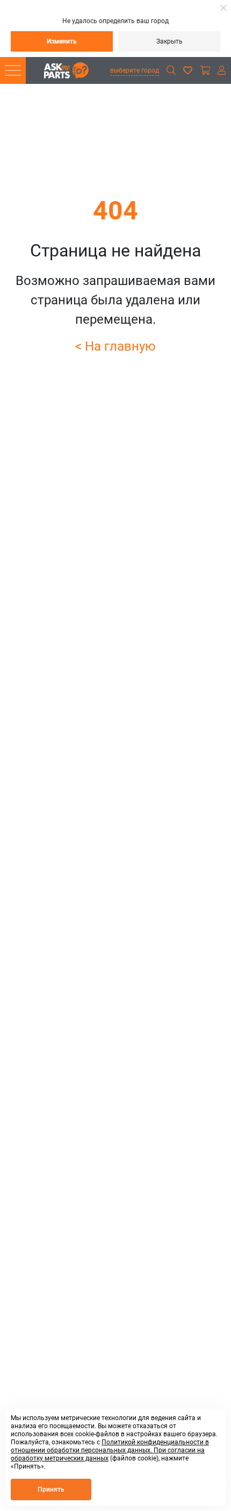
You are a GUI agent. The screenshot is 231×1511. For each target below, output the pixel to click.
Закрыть (169, 41)
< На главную (115, 346)
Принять (51, 1489)
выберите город (134, 70)
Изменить (62, 41)
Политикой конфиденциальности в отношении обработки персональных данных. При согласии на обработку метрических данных (110, 1450)
